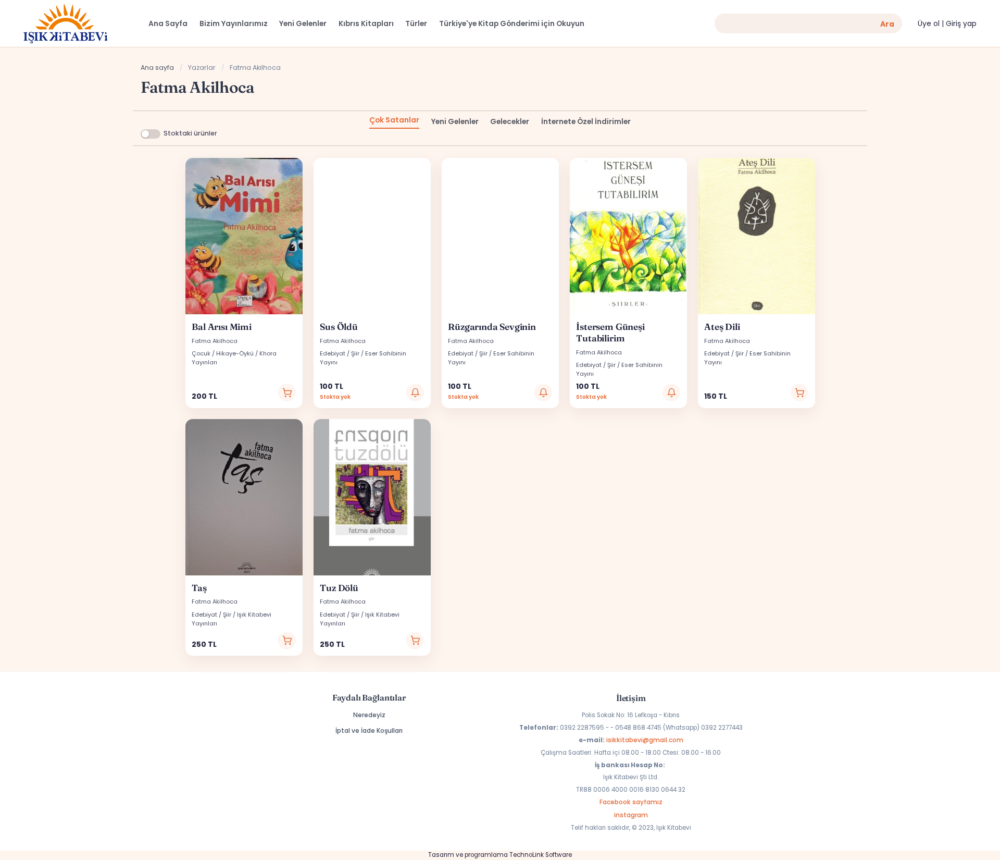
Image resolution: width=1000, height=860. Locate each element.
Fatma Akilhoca (215, 341)
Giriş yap (961, 24)
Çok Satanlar (394, 120)
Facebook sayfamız (630, 801)
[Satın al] (287, 392)
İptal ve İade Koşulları (369, 730)
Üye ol (929, 24)
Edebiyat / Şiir (339, 353)
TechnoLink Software (540, 855)
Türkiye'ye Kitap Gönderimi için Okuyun (511, 24)
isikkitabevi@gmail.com (644, 739)
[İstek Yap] (415, 392)
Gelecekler (509, 122)
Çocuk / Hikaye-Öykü (223, 353)
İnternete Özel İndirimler (586, 122)
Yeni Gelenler (455, 122)
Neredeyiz (369, 714)
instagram (631, 814)
